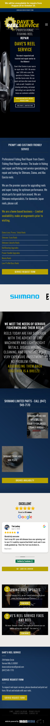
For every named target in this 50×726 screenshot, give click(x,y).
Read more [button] (7, 548)
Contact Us (33, 713)
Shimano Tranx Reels (9, 237)
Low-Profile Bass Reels (10, 263)
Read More (24, 603)
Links (11, 711)
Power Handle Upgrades (11, 253)
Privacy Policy (34, 711)
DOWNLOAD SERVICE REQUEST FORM (25, 10)
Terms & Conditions (20, 713)
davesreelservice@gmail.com (13, 666)
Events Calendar (21, 711)
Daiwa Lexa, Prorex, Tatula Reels (14, 232)
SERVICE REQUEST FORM (14, 697)
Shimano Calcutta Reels (10, 242)
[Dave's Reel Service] (21, 24)
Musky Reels (6, 258)
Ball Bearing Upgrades (10, 247)
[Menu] (46, 24)
